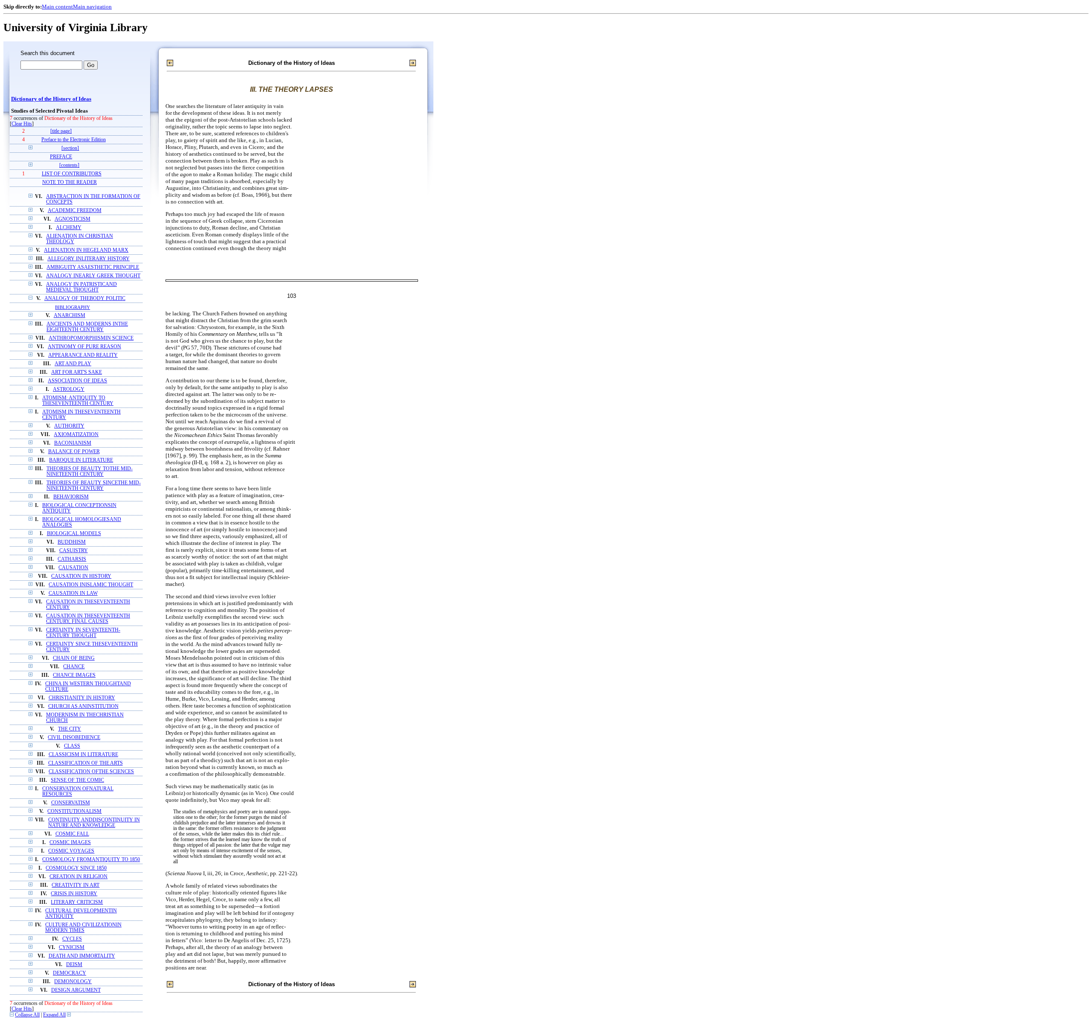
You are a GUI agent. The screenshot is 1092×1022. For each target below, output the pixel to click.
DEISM (74, 964)
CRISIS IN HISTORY (74, 894)
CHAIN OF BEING (74, 658)
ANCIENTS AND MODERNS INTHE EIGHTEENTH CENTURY (87, 326)
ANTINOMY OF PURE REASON (84, 346)
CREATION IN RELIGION (78, 876)
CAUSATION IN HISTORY (81, 576)
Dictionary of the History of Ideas (51, 99)
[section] (70, 148)
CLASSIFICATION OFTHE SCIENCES (91, 772)
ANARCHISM (69, 315)
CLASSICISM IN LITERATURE (83, 754)
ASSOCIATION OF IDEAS (77, 381)
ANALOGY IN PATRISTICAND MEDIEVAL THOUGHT (81, 287)
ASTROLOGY (68, 389)
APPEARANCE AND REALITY (83, 355)
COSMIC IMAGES (70, 842)
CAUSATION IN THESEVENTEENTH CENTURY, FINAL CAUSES (88, 618)
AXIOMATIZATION (76, 434)
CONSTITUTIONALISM (74, 811)
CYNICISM (71, 947)
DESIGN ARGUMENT (76, 990)
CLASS (72, 746)
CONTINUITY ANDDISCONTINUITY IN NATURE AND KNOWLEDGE (94, 822)
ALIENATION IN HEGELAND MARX (86, 250)
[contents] (69, 165)
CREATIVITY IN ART (75, 885)
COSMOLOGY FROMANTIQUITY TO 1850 (91, 859)
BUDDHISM (72, 542)
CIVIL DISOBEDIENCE (74, 737)
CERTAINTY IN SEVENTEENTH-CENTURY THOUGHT (83, 632)
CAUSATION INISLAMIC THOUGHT (91, 585)
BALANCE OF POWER (74, 451)
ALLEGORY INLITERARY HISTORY (88, 259)
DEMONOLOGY (73, 981)
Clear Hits (22, 124)
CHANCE (73, 667)
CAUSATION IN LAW (73, 593)
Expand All (54, 1015)
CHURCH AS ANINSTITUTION (83, 706)
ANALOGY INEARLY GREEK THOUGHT (93, 276)
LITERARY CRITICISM (77, 902)
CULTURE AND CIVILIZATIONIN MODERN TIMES (83, 927)
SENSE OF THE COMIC (77, 780)
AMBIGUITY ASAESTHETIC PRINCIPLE (92, 267)
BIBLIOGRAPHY (72, 307)
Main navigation (92, 6)
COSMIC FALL (72, 834)
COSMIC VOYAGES (71, 851)
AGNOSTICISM (72, 219)
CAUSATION (73, 568)
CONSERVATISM (70, 803)
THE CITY (69, 729)
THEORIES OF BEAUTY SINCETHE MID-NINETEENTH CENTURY (93, 485)
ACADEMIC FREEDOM (75, 210)
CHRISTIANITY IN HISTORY (82, 698)
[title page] (61, 131)
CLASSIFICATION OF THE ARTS (85, 763)
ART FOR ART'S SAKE (76, 372)
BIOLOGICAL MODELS (74, 533)
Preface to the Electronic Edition (73, 140)
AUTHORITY (69, 426)
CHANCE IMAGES (74, 675)
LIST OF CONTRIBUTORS (72, 174)
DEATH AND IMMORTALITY (82, 956)
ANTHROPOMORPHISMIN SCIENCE (91, 338)
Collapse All (27, 1015)
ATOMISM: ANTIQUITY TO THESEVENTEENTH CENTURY (77, 400)
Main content (57, 6)
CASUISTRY (73, 550)
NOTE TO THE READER (69, 182)
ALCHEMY (68, 227)
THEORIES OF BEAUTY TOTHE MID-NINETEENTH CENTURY (89, 471)
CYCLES (72, 939)
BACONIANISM (72, 443)
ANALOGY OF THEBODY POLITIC (84, 298)
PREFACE (61, 157)
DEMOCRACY (69, 973)
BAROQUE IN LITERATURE (81, 460)
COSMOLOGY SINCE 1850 (76, 868)
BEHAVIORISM (71, 497)
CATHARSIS (72, 559)
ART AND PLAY (73, 364)
